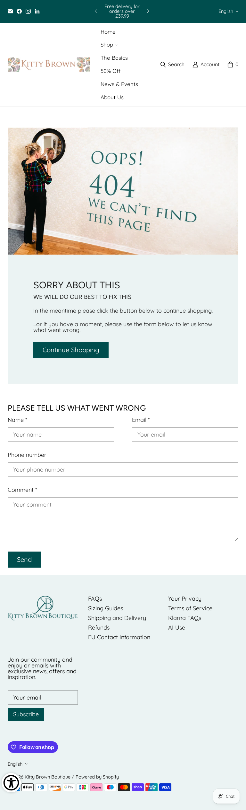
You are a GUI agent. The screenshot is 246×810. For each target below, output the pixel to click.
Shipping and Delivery (117, 618)
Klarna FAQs (184, 618)
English (225, 11)
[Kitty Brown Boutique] (49, 64)
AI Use (176, 627)
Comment (22, 490)
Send (24, 559)
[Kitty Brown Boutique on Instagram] (28, 11)
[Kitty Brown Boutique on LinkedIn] (37, 11)
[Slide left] (96, 11)
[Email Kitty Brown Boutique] (10, 11)
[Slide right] (148, 11)
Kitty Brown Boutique (47, 777)
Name (17, 420)
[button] (109, 44)
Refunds (99, 627)
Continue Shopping (71, 350)
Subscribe (26, 714)
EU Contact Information (119, 637)
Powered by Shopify (97, 777)
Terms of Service (190, 608)
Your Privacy (184, 598)
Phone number (27, 455)
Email (141, 420)
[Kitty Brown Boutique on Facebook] (19, 11)
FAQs (95, 598)
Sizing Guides (105, 608)
